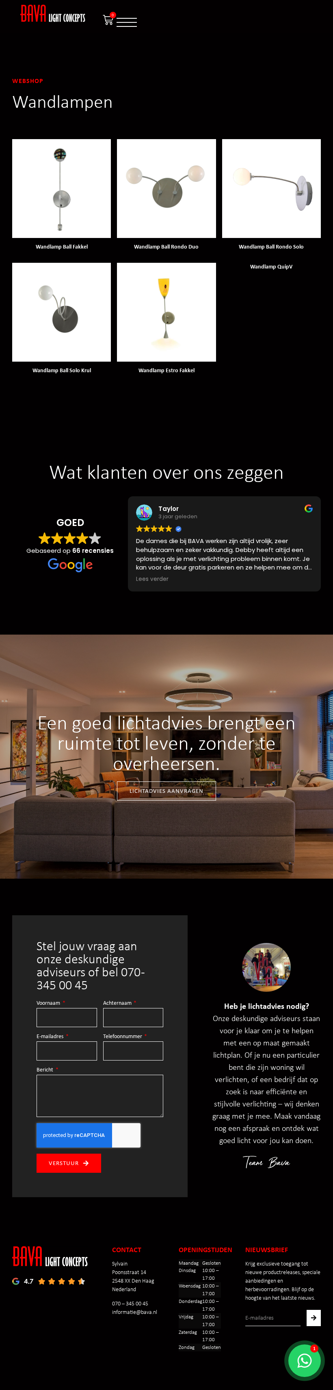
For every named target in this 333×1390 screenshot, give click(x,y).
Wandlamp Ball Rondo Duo (166, 246)
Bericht (45, 1070)
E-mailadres (51, 1036)
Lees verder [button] (148, 579)
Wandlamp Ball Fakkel (62, 246)
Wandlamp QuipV (271, 266)
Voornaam (49, 1003)
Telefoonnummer (123, 1036)
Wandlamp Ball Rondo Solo (271, 246)
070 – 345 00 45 (130, 1303)
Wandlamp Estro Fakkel (166, 370)
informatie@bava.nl (134, 1312)
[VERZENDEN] (314, 1318)
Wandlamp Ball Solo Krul (61, 370)
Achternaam (118, 1003)
